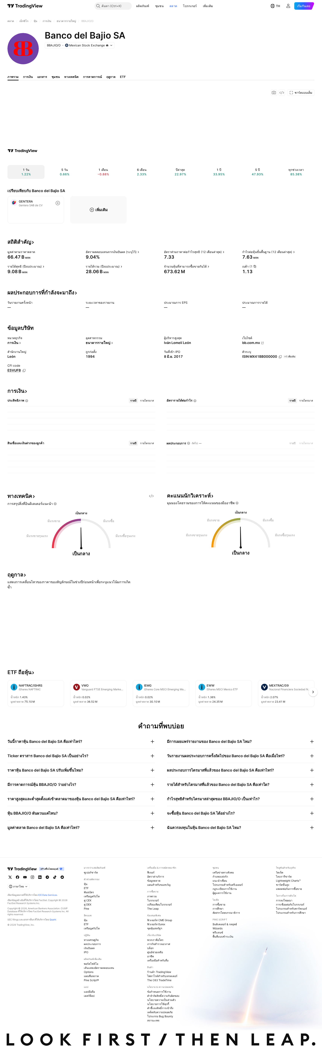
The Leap (153, 908)
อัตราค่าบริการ (155, 876)
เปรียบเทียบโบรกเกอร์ (159, 904)
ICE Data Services (47, 895)
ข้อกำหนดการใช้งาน (159, 991)
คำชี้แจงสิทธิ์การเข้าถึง (160, 1008)
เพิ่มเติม (208, 6)
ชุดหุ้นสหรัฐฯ (154, 928)
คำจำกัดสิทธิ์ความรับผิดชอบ (163, 995)
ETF (86, 888)
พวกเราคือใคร (155, 939)
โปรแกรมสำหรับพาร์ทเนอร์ (291, 908)
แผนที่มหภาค (91, 976)
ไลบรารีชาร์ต (284, 876)
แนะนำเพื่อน (220, 880)
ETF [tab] (123, 77)
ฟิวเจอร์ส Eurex (156, 924)
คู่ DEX (87, 904)
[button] (152, 6)
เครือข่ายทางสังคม (223, 872)
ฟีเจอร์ (150, 872)
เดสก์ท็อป (89, 995)
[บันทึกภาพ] (274, 92)
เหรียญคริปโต (92, 896)
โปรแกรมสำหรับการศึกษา (291, 912)
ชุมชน (159, 6)
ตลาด (173, 6)
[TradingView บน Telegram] (47, 877)
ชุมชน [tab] (56, 77)
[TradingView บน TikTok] (54, 877)
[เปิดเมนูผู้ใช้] (288, 6)
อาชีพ (150, 956)
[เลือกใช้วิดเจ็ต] (282, 92)
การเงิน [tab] (28, 77)
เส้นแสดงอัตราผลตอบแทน (99, 967)
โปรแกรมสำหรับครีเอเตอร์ (228, 884)
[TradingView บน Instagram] (32, 877)
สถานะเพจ (153, 1020)
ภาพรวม (152, 896)
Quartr (53, 919)
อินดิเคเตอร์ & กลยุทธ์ (225, 924)
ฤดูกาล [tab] (111, 77)
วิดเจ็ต (279, 872)
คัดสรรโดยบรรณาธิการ (226, 912)
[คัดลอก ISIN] (280, 356)
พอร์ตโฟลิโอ (91, 963)
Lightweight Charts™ (288, 880)
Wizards (217, 928)
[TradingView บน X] (10, 877)
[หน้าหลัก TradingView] (25, 6)
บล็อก (150, 948)
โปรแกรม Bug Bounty (160, 1016)
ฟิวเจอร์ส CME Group (159, 920)
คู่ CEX (87, 900)
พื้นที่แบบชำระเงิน (223, 936)
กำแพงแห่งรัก (220, 876)
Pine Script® (91, 980)
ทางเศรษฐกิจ (91, 939)
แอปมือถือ (89, 991)
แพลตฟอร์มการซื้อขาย (289, 888)
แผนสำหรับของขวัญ (159, 884)
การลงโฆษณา (284, 900)
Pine (86, 908)
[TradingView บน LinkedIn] (39, 877)
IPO (86, 952)
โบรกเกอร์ (190, 6)
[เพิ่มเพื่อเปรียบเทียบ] (58, 203)
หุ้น (85, 884)
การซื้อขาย (219, 904)
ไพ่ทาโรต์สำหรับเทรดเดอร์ (162, 976)
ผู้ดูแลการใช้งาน (222, 892)
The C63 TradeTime (159, 980)
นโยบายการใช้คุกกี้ (158, 1004)
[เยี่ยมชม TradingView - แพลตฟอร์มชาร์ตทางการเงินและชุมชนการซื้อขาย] (22, 150)
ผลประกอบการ (92, 944)
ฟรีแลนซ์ (218, 932)
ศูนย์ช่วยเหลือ (155, 952)
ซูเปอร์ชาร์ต (91, 872)
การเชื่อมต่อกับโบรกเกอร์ (290, 904)
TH (278, 6)
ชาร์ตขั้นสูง (282, 884)
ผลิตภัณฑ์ (142, 6)
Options (88, 971)
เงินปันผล (89, 948)
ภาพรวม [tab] (13, 77)
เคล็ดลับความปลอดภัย (160, 1012)
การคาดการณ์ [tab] (92, 77)
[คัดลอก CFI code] (24, 370)
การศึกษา (218, 908)
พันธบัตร (89, 892)
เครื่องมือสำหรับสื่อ (157, 960)
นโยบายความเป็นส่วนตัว (161, 999)
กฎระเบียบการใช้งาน (225, 888)
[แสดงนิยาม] (37, 252)
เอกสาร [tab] (42, 77)
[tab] (133, 400)
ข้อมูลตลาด (153, 880)
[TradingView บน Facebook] (17, 877)
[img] (107, 45)
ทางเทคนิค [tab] (71, 77)
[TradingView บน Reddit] (62, 877)
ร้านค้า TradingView (159, 971)
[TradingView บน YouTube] (25, 877)
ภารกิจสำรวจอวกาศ (158, 944)
